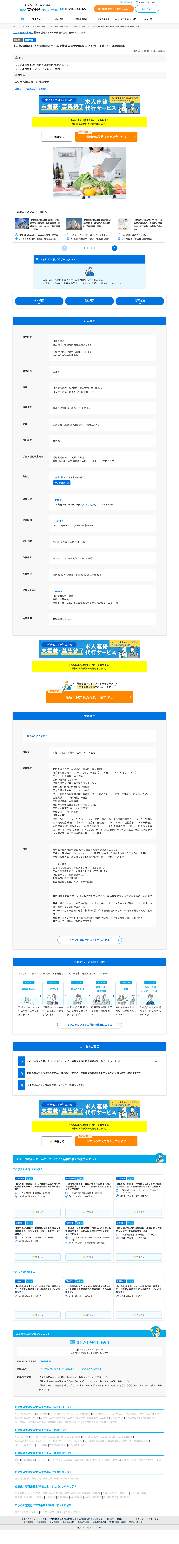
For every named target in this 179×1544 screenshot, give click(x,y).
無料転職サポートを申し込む (113, 8)
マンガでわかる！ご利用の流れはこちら (89, 1024)
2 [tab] (87, 248)
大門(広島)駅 (89, 504)
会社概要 (89, 300)
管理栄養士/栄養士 (40, 26)
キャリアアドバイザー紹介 (126, 19)
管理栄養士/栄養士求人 (60, 26)
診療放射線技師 (99, 1521)
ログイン (146, 8)
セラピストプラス (137, 1521)
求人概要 (39, 300)
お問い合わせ (123, 1518)
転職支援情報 (103, 19)
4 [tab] (94, 248)
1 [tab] (89, 197)
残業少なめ (30, 89)
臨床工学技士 (83, 1521)
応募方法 (140, 300)
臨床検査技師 (68, 1521)
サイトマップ (137, 1518)
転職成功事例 (81, 19)
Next (114, 248)
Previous (64, 248)
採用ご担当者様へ (126, 2)
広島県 (75, 26)
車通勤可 (42, 89)
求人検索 (59, 19)
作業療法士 (41, 1521)
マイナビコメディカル (21, 26)
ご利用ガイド (36, 19)
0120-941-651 (74, 9)
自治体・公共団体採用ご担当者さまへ (57, 1518)
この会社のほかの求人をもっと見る (89, 940)
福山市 (84, 26)
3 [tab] (91, 248)
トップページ (22, 19)
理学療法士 (28, 1521)
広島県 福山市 (60, 477)
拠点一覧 (148, 19)
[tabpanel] (89, 173)
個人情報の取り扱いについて (90, 1518)
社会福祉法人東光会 (37, 736)
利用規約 (110, 1518)
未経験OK (18, 89)
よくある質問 (152, 1518)
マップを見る (60, 483)
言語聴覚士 (54, 1521)
